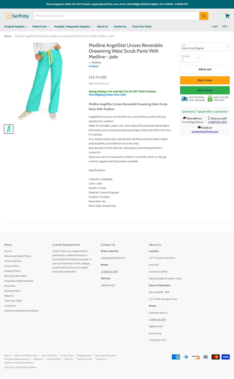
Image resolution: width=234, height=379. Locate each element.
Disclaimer (10, 286)
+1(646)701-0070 (109, 272)
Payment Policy (12, 291)
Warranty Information (15, 276)
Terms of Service (12, 261)
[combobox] (116, 16)
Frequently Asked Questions (18, 281)
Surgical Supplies (14, 26)
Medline (96, 62)
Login (215, 26)
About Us (102, 26)
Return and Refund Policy (17, 256)
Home (7, 36)
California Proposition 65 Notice (21, 311)
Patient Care (39, 26)
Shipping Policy (12, 271)
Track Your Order (142, 26)
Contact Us (120, 26)
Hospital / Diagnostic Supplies (72, 26)
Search (8, 251)
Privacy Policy (11, 266)
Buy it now (205, 80)
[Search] (203, 16)
